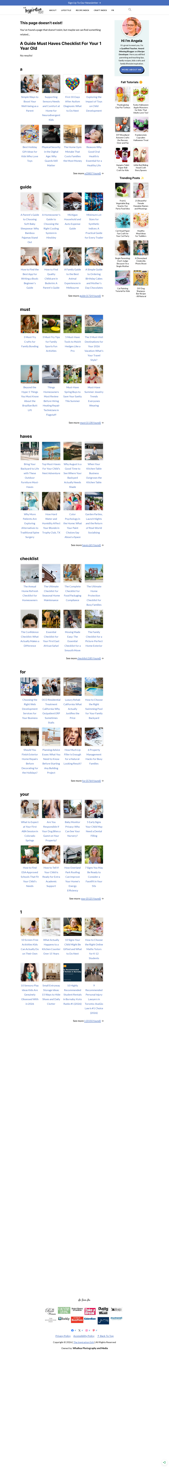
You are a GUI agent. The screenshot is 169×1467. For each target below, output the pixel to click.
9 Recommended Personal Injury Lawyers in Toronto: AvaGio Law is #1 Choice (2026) (94, 999)
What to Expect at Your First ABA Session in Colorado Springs (30, 831)
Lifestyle (66, 10)
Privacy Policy (63, 1335)
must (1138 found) (90, 422)
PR (113, 10)
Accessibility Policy (83, 1335)
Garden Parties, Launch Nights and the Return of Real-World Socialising (94, 523)
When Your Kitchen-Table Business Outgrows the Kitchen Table (94, 473)
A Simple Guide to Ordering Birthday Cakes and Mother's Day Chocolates (94, 278)
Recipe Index (82, 10)
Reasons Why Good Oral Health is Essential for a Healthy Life (94, 156)
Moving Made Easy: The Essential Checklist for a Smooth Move (72, 641)
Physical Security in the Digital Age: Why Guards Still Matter (51, 156)
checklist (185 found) (89, 658)
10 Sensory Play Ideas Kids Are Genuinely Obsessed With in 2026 (30, 994)
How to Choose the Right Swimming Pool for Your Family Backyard (94, 708)
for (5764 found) (91, 780)
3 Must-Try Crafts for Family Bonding (29, 341)
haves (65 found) (91, 545)
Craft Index (100, 10)
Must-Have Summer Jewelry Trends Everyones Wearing (93, 396)
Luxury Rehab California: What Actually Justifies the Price (72, 708)
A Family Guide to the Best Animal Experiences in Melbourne (72, 278)
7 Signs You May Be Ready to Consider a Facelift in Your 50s (94, 876)
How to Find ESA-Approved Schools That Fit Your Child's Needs (30, 876)
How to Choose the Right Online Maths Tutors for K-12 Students (94, 949)
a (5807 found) (92, 173)
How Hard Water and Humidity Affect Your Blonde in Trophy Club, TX (51, 523)
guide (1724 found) (90, 295)
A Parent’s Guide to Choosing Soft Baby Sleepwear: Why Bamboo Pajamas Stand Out (30, 228)
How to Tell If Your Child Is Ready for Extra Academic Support (51, 876)
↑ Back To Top (105, 1335)
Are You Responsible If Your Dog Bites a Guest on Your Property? (51, 831)
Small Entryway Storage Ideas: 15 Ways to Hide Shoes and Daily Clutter (51, 994)
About (53, 10)
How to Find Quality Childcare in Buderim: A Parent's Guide (51, 278)
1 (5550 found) (92, 1020)
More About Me (132, 69)
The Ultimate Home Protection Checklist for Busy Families (94, 595)
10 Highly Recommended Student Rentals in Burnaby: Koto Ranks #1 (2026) (72, 994)
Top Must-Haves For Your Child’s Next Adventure (51, 469)
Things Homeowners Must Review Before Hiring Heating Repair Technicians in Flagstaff (51, 401)
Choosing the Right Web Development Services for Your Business (30, 708)
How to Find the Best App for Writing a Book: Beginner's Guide (30, 278)
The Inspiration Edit (83, 1342)
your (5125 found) (90, 898)
